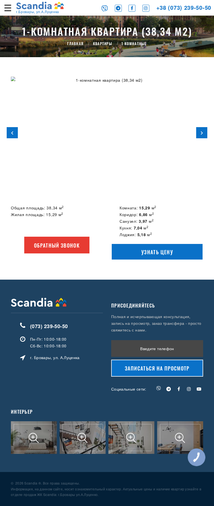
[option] (107, 132)
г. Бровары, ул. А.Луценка (55, 357)
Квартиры (102, 43)
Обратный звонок (57, 245)
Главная (75, 43)
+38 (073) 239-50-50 (183, 7)
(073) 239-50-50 (49, 326)
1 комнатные (134, 43)
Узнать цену (157, 252)
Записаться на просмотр (157, 368)
